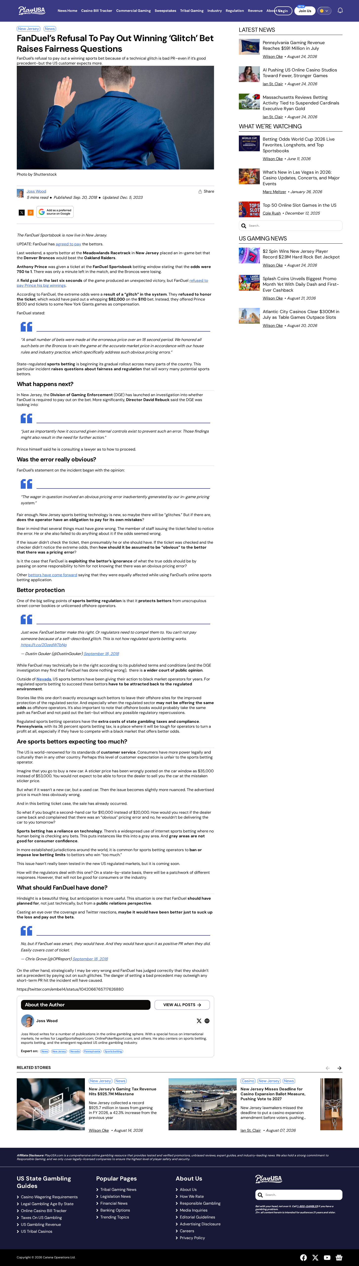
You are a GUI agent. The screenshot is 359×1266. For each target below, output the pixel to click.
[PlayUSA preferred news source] (55, 212)
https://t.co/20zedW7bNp (44, 644)
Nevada (75, 1051)
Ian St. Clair (273, 83)
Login (283, 11)
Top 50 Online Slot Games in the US (300, 205)
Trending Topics (114, 1217)
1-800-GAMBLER (307, 1206)
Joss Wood (36, 191)
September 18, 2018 (101, 653)
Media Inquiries (194, 1210)
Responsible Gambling (200, 1203)
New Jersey (28, 28)
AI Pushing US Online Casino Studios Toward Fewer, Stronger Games (300, 73)
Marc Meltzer (274, 191)
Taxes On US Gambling (41, 1217)
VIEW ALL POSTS (179, 1004)
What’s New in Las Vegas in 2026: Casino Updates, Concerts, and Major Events (301, 178)
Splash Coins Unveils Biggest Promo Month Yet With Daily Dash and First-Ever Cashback (301, 284)
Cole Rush (272, 213)
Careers (187, 1231)
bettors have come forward (52, 574)
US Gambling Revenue (41, 1224)
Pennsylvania (92, 1051)
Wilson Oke (273, 56)
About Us (188, 1189)
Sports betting (113, 1051)
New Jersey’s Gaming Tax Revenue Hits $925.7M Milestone (122, 1091)
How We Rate (192, 1196)
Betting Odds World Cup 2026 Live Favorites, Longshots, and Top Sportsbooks (299, 145)
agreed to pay (68, 244)
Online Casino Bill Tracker (44, 1210)
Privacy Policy (192, 1237)
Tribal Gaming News (118, 1189)
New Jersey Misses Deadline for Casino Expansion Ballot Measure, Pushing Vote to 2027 (273, 1093)
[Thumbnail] (51, 1104)
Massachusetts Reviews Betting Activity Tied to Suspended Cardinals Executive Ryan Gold (301, 103)
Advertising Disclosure (200, 1224)
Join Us (305, 11)
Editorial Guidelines (197, 1217)
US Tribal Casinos (36, 1231)
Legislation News (115, 1196)
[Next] (339, 1068)
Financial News (114, 1203)
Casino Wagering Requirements (49, 1197)
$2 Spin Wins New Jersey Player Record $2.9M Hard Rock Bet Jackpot (301, 254)
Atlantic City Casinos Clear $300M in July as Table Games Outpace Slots (301, 314)
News (50, 28)
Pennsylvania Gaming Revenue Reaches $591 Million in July (294, 45)
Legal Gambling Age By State (47, 1203)
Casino (248, 1080)
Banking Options (115, 1210)
